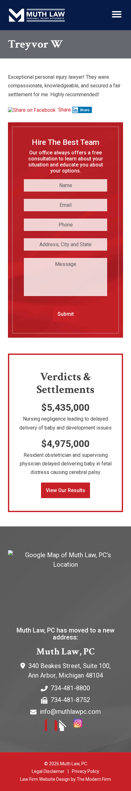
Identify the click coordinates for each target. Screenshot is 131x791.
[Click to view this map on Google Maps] (65, 583)
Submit (66, 314)
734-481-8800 (70, 688)
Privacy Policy (85, 771)
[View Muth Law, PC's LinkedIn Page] (65, 726)
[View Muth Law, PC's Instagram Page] (79, 726)
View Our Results (65, 490)
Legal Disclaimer (48, 771)
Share (64, 110)
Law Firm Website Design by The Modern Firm (65, 779)
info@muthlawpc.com (70, 711)
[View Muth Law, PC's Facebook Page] (51, 726)
